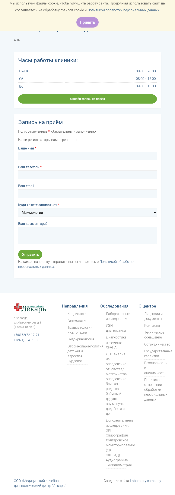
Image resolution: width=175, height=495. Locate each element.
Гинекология (77, 321)
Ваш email (26, 185)
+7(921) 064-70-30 (26, 340)
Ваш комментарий (33, 223)
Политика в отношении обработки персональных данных (155, 390)
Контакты (152, 326)
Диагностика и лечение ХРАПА (116, 342)
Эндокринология (80, 339)
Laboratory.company (145, 481)
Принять (87, 22)
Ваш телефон (30, 167)
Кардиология (77, 314)
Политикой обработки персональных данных (123, 10)
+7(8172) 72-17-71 (26, 335)
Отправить (30, 254)
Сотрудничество (157, 344)
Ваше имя (27, 148)
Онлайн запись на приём (87, 99)
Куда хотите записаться (39, 204)
